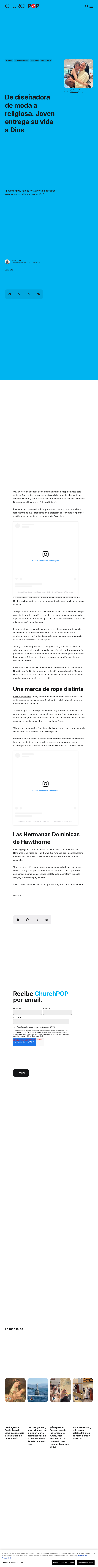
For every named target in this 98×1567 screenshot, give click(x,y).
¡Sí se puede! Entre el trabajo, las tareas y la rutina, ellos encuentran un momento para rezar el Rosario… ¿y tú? (59, 1437)
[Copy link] (38, 294)
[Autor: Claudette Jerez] (31, 1398)
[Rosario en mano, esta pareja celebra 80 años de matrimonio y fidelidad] (83, 1390)
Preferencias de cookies (13, 1563)
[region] (49, 1558)
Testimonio (34, 60)
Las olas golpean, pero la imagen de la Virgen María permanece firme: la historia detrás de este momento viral (36, 1435)
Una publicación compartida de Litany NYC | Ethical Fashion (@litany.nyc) (45, 592)
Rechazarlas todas (85, 1563)
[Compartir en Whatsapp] (19, 294)
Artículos (9, 60)
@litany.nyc (74, 92)
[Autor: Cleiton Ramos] (76, 1398)
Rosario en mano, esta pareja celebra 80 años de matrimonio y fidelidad (82, 1433)
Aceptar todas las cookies (63, 1563)
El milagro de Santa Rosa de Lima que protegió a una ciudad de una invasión (14, 1433)
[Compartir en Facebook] (9, 294)
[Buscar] (87, 6)
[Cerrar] (94, 1553)
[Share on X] (29, 294)
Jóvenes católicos (21, 60)
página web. (39, 877)
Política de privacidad (34, 1036)
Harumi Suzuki (16, 261)
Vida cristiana (46, 60)
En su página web (22, 696)
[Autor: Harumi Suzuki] (7, 261)
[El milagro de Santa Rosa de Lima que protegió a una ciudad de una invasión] (15, 1390)
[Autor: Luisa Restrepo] (9, 1398)
